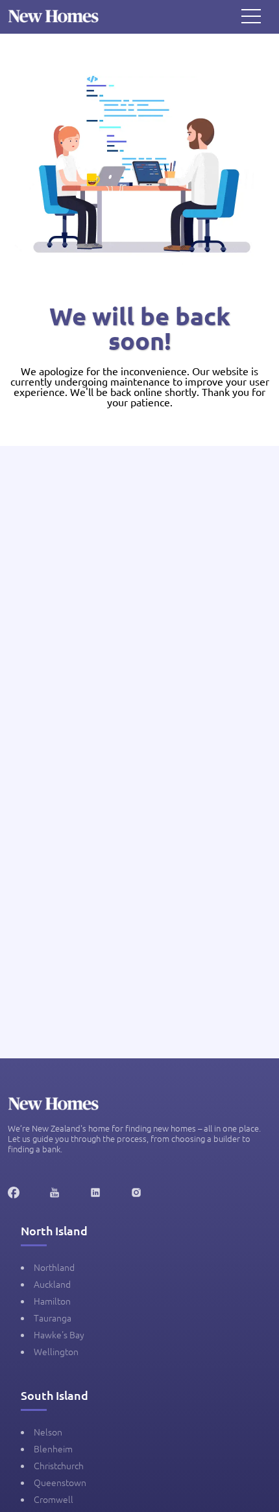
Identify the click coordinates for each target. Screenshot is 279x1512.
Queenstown (60, 1482)
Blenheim (53, 1448)
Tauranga (52, 1317)
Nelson (48, 1431)
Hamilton (52, 1300)
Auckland (52, 1283)
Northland (54, 1267)
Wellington (56, 1351)
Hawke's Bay (59, 1334)
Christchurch (59, 1465)
